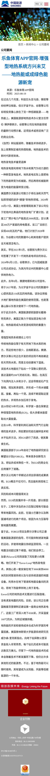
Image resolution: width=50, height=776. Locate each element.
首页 (20, 44)
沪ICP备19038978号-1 (9, 751)
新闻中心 (31, 44)
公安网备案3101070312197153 (12, 756)
